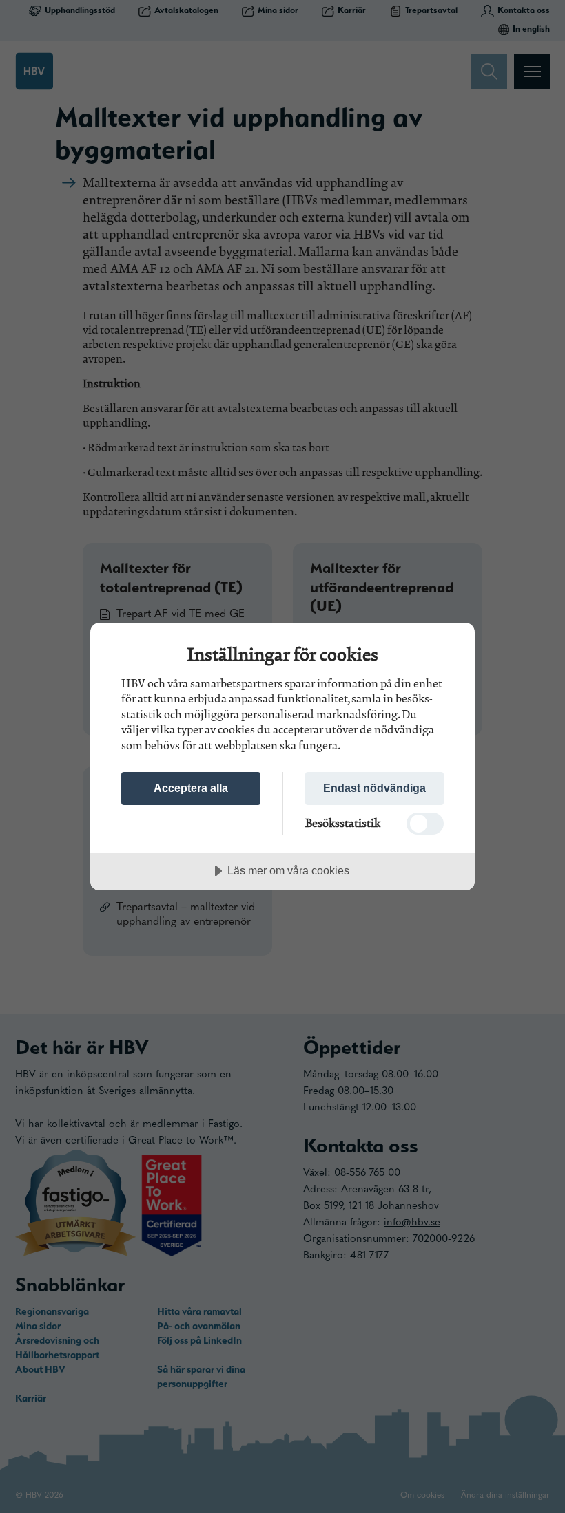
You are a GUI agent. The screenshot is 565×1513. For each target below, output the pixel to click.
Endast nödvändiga (374, 788)
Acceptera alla (191, 788)
